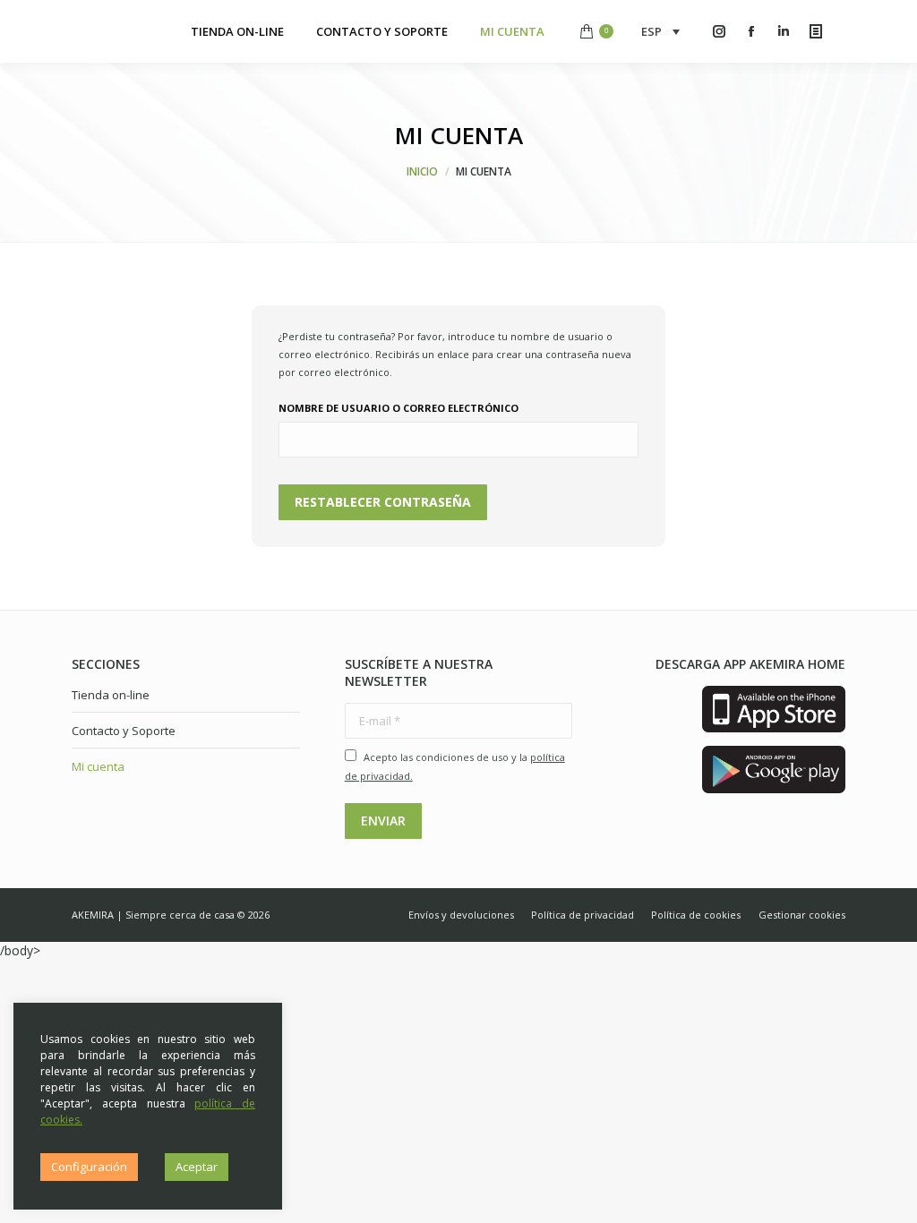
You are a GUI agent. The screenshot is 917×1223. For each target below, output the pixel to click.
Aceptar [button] (197, 1167)
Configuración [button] (89, 1167)
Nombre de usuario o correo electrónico (398, 408)
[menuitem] (237, 31)
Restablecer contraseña (383, 501)
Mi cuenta (98, 766)
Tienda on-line (111, 695)
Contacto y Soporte (124, 731)
